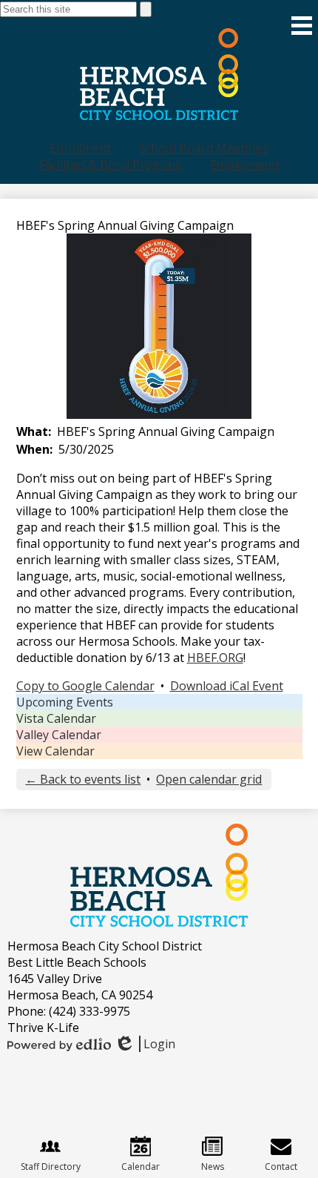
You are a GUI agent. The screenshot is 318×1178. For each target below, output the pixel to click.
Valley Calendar (58, 735)
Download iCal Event (226, 686)
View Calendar (55, 751)
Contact (281, 1166)
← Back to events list (83, 779)
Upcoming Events (64, 702)
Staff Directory (51, 1166)
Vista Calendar (56, 718)
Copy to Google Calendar (85, 686)
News (212, 1166)
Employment (245, 164)
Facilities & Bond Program (110, 164)
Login (144, 1044)
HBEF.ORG (215, 657)
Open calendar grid (209, 779)
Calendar (140, 1166)
